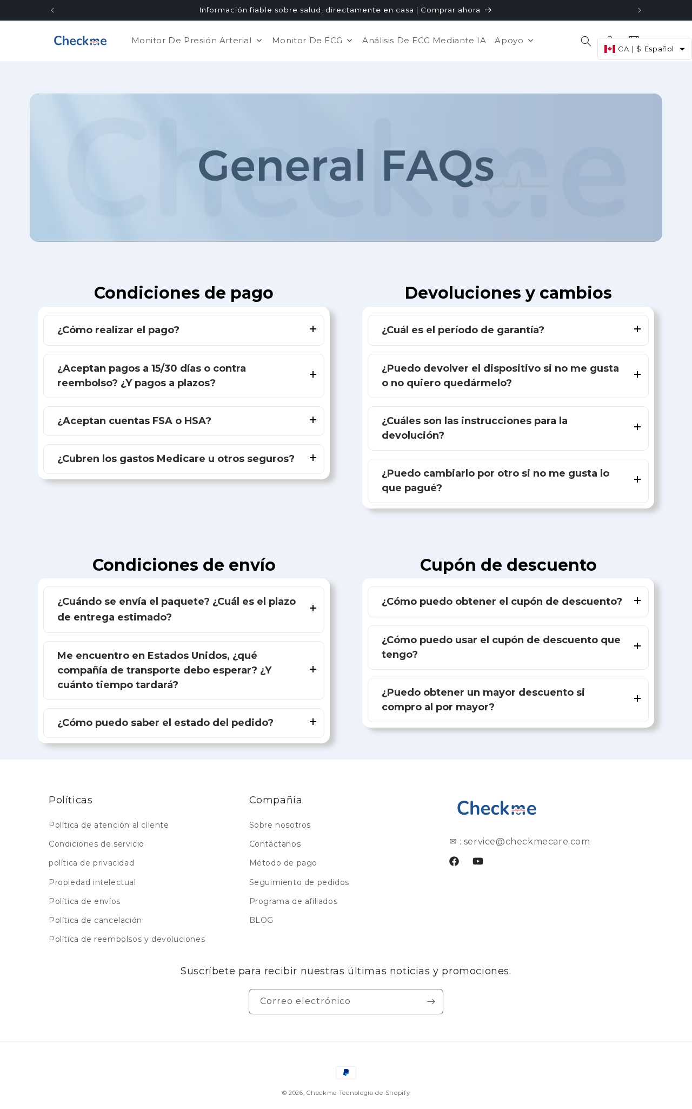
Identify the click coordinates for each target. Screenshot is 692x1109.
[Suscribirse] (431, 1001)
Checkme (322, 1093)
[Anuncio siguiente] (639, 10)
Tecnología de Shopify (374, 1093)
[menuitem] (197, 40)
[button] (586, 41)
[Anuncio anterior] (52, 10)
